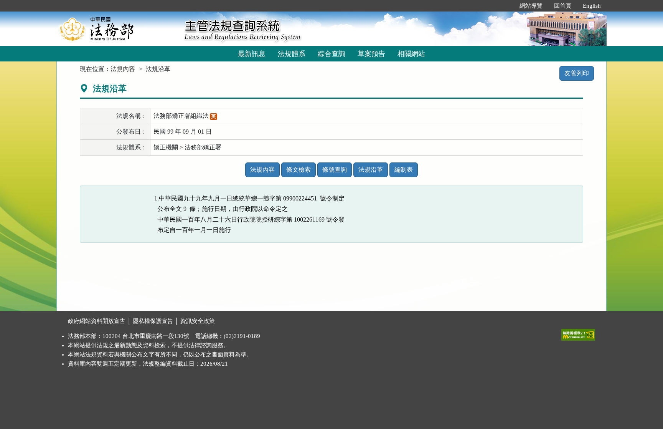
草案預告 (371, 54)
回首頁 (562, 6)
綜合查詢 (331, 54)
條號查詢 (334, 169)
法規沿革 (370, 169)
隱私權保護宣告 (153, 321)
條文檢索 (298, 169)
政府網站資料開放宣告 (96, 321)
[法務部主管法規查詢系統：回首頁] (117, 28)
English (592, 6)
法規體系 (291, 54)
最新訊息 (252, 54)
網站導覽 (531, 6)
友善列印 (576, 73)
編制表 (403, 169)
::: (505, 6)
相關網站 (411, 54)
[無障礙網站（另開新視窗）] (578, 333)
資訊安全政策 (197, 321)
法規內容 (122, 69)
